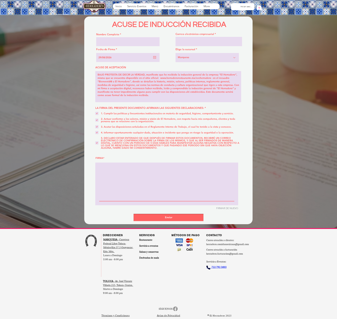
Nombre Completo (107, 34)
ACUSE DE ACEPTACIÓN (110, 67)
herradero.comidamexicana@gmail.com (227, 244)
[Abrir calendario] (154, 57)
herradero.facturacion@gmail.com (224, 253)
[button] (259, 6)
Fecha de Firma (107, 49)
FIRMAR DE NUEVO (227, 208)
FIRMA (99, 158)
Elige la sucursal (185, 49)
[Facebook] (175, 309)
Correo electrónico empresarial (195, 34)
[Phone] (208, 267)
